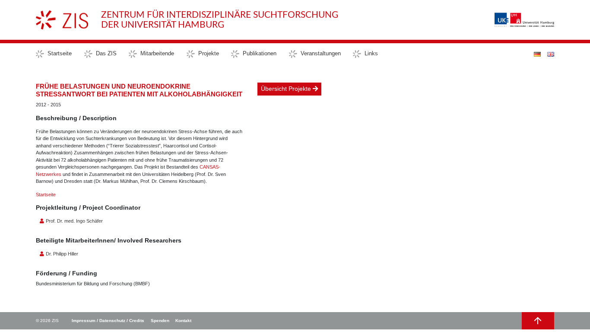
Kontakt (183, 320)
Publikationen (259, 53)
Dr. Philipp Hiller (61, 253)
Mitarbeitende (157, 53)
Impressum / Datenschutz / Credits (108, 320)
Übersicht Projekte (287, 88)
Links (371, 53)
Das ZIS (106, 53)
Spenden (160, 320)
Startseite (60, 53)
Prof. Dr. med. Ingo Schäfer (73, 220)
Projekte (208, 53)
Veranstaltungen (321, 53)
